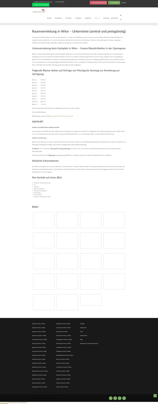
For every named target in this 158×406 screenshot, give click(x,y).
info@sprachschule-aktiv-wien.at (43, 2)
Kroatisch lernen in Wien (39, 363)
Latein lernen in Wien (62, 387)
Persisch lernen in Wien (62, 359)
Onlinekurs (78, 18)
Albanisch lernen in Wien (39, 367)
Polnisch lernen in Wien (62, 363)
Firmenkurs (68, 18)
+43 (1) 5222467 (59, 2)
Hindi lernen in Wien (62, 331)
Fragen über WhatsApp (41, 5)
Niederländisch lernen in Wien (64, 355)
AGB (81, 331)
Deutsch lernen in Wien (38, 323)
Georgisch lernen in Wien (63, 323)
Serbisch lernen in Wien (38, 359)
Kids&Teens (88, 18)
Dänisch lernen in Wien (38, 379)
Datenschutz (83, 335)
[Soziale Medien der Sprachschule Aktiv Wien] (111, 398)
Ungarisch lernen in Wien (63, 379)
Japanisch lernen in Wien (39, 347)
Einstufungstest (114, 2)
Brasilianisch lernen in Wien (40, 371)
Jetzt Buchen (114, 18)
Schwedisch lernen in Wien (63, 347)
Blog (81, 339)
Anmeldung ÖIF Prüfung (99, 2)
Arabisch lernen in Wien (38, 355)
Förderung (106, 18)
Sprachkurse (58, 18)
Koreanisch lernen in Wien (63, 335)
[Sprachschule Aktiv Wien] (155, 395)
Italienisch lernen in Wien (39, 335)
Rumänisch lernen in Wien (63, 343)
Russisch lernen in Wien (38, 343)
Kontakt (124, 2)
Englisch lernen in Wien (38, 327)
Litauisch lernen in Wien (63, 383)
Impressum (83, 327)
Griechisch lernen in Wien (63, 327)
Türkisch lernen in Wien (62, 371)
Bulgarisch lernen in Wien (39, 375)
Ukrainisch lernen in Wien (63, 375)
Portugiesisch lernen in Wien (64, 339)
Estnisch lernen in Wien (38, 383)
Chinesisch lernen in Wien (39, 351)
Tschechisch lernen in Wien (63, 367)
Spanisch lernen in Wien (39, 331)
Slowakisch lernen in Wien (63, 351)
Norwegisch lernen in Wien (39, 387)
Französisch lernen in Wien (39, 339)
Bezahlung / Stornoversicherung (89, 343)
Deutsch (49, 18)
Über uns (97, 18)
